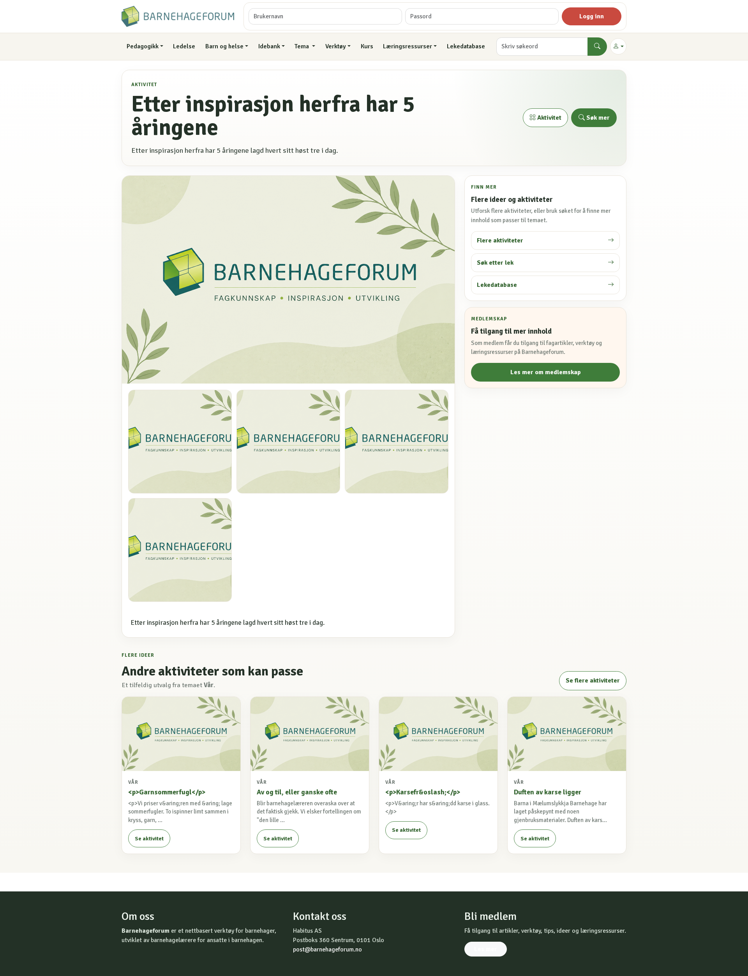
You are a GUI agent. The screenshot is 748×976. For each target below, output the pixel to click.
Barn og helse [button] (224, 46)
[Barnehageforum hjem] (178, 16)
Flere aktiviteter (500, 240)
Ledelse (184, 46)
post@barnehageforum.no (327, 949)
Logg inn (591, 16)
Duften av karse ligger (547, 792)
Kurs (367, 46)
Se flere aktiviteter (593, 680)
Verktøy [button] (335, 46)
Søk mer (597, 118)
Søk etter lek (495, 263)
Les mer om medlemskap (545, 372)
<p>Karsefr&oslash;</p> (422, 792)
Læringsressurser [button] (407, 46)
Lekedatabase (466, 46)
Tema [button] (302, 46)
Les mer (485, 949)
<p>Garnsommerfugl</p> (166, 792)
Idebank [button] (269, 46)
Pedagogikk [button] (143, 46)
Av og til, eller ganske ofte (297, 792)
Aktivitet (548, 118)
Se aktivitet (149, 838)
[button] (618, 46)
